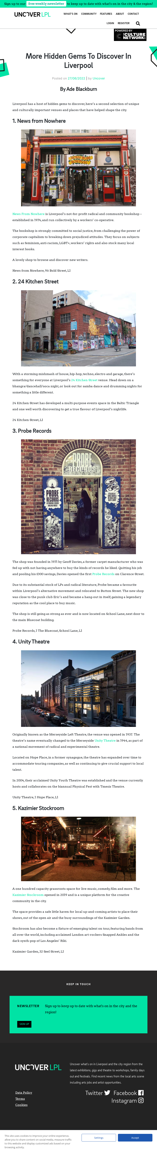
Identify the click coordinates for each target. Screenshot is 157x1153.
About (120, 14)
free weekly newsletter (46, 4)
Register (123, 23)
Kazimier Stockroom (28, 895)
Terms (20, 1099)
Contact (133, 14)
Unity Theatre (105, 740)
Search (136, 23)
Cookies (21, 1105)
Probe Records (103, 574)
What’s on (71, 14)
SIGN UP (24, 1024)
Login (110, 23)
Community (88, 14)
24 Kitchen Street (84, 380)
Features (106, 14)
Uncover (99, 78)
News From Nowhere (28, 214)
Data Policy (23, 1092)
